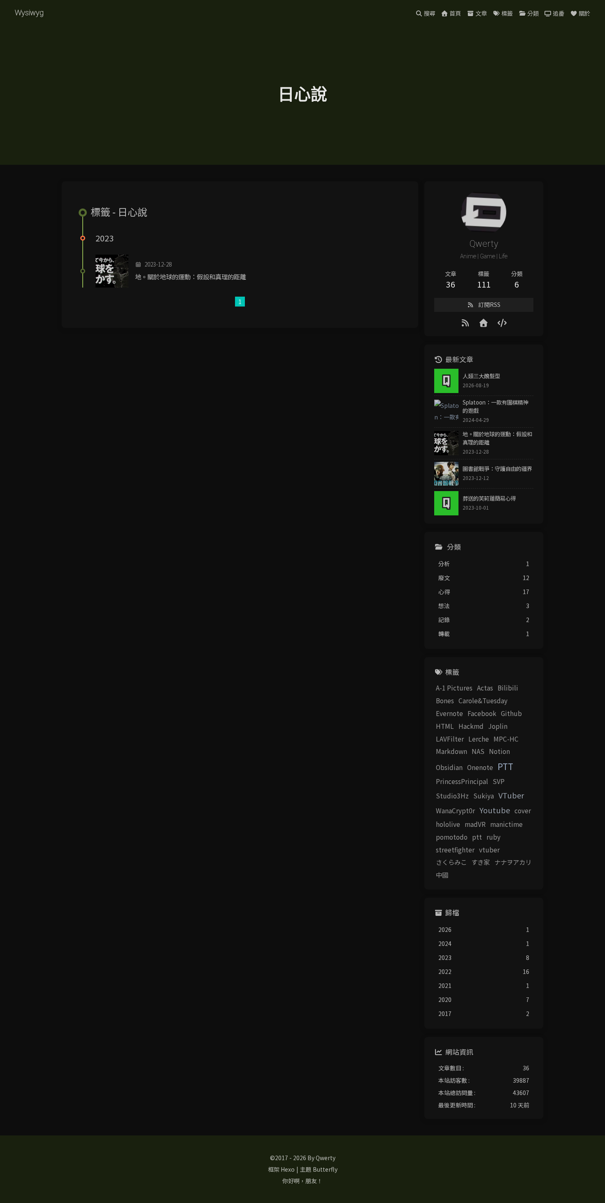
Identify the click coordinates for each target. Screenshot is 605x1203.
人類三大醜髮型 (481, 376)
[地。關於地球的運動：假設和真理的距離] (111, 271)
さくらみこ (451, 861)
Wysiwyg (29, 12)
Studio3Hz (452, 795)
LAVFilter (450, 738)
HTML (445, 725)
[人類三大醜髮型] (446, 381)
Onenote (480, 767)
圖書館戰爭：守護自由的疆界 (497, 469)
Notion (499, 751)
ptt (477, 836)
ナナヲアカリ (512, 861)
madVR (475, 824)
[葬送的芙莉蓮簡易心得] (446, 503)
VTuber (511, 795)
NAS (478, 751)
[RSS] (466, 322)
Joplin (497, 725)
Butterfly (325, 1169)
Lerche (478, 738)
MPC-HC (506, 738)
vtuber (489, 849)
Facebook (482, 713)
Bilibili (508, 687)
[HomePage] (484, 322)
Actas (485, 687)
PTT (505, 766)
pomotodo (452, 836)
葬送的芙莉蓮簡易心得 (489, 498)
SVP (499, 781)
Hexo (288, 1169)
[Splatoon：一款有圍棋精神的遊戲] (446, 412)
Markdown (451, 751)
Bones (445, 700)
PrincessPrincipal (462, 781)
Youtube (494, 810)
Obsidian (449, 767)
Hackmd (471, 725)
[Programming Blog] (502, 322)
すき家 (480, 861)
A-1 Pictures (454, 687)
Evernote (449, 713)
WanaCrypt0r (455, 810)
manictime (506, 824)
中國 (442, 874)
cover (522, 810)
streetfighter (455, 849)
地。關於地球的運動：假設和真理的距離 (190, 276)
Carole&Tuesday (482, 700)
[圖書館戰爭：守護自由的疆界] (446, 474)
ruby (493, 836)
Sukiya (483, 795)
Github (511, 713)
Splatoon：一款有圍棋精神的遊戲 (495, 406)
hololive (448, 824)
